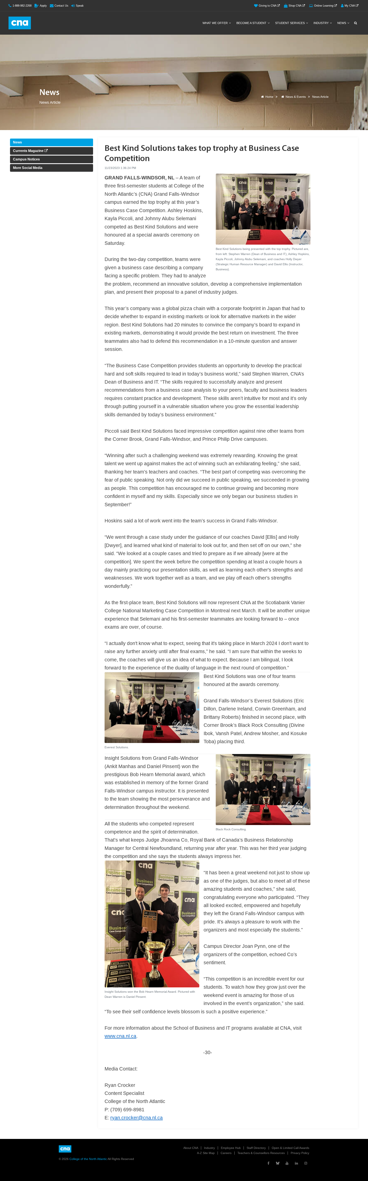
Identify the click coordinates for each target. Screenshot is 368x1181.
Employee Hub (231, 1148)
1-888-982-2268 (22, 5)
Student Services (290, 23)
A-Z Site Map (206, 1153)
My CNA (350, 5)
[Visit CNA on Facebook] (268, 1163)
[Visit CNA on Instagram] (305, 1163)
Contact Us (61, 5)
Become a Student (251, 23)
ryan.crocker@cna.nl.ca (136, 1117)
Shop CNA (295, 5)
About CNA (191, 1148)
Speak (80, 5)
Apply (43, 5)
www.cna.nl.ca (120, 1036)
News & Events (296, 96)
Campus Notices (26, 159)
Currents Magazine (28, 151)
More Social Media (27, 168)
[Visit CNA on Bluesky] (277, 1163)
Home (269, 96)
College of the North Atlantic (88, 1159)
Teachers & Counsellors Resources (261, 1153)
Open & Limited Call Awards (290, 1148)
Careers (226, 1153)
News (342, 23)
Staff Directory (257, 1148)
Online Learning (324, 5)
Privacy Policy (300, 1153)
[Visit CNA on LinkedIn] (296, 1163)
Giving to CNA (268, 5)
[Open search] (355, 23)
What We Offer (216, 23)
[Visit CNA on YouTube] (287, 1163)
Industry (321, 23)
